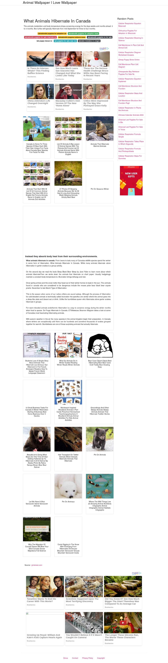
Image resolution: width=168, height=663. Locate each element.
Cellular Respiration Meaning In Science (130, 39)
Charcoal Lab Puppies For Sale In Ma (130, 120)
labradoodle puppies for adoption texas (83, 33)
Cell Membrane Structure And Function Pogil (130, 101)
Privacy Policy (87, 658)
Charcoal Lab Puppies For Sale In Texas (130, 128)
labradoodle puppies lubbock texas (71, 37)
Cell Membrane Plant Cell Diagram (128, 65)
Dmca (65, 658)
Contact (75, 658)
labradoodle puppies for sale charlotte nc (40, 37)
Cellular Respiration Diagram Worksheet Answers (129, 53)
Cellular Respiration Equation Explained (129, 80)
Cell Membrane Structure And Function (130, 87)
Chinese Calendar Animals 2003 (131, 115)
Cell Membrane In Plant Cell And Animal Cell (131, 46)
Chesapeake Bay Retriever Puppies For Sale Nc (128, 72)
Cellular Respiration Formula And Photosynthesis (129, 149)
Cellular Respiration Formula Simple (129, 135)
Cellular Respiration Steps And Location (130, 94)
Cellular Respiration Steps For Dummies (130, 157)
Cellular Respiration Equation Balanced (129, 24)
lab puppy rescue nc (44, 41)
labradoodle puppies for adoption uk (52, 33)
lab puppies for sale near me (65, 41)
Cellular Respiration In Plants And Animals (129, 109)
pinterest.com (37, 565)
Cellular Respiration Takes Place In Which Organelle (131, 142)
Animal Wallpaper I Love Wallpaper (50, 2)
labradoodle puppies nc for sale (100, 37)
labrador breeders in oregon (89, 41)
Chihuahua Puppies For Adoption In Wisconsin (127, 31)
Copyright (101, 658)
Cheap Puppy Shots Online (128, 59)
